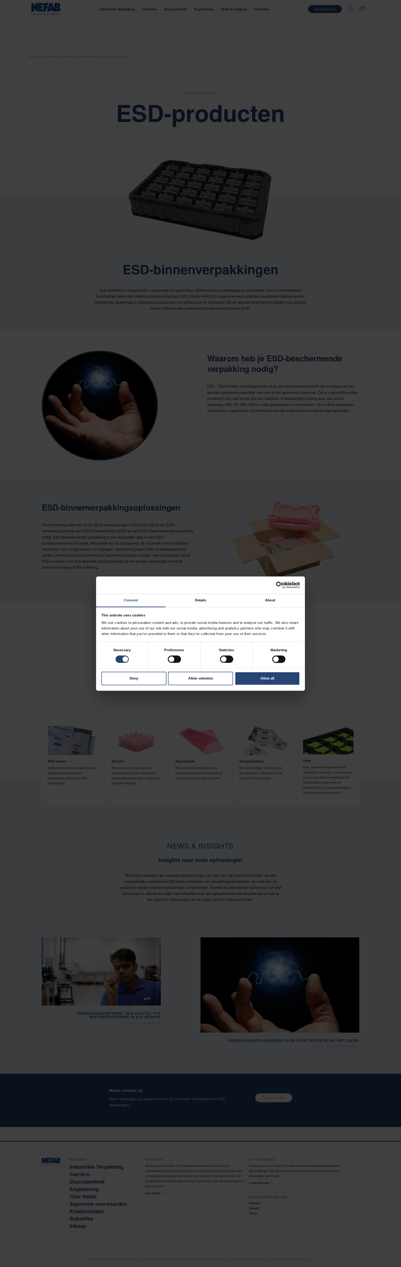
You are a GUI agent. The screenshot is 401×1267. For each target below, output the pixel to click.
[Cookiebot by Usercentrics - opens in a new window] (279, 584)
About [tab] (270, 600)
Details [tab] (200, 600)
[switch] (174, 659)
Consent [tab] (131, 600)
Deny (134, 678)
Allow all (267, 678)
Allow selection (200, 678)
